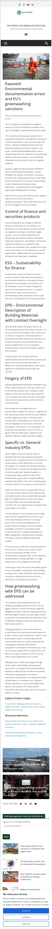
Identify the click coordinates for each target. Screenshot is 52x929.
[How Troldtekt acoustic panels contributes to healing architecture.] (10, 878)
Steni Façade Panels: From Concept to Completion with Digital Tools (32, 849)
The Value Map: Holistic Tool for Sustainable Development (32, 862)
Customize (26, 917)
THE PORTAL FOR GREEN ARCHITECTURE (26, 25)
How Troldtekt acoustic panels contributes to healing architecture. (33, 877)
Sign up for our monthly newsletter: (16, 822)
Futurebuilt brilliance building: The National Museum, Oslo (25, 764)
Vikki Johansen (33, 195)
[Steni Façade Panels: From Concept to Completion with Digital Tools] (10, 850)
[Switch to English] (26, 34)
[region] (26, 909)
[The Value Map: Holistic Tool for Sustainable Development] (10, 864)
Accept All (26, 911)
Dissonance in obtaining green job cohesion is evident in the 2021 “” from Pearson (25, 707)
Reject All (26, 924)
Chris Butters (19, 195)
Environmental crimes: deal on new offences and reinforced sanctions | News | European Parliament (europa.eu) (25, 724)
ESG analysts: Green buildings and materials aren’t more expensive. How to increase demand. (25, 789)
